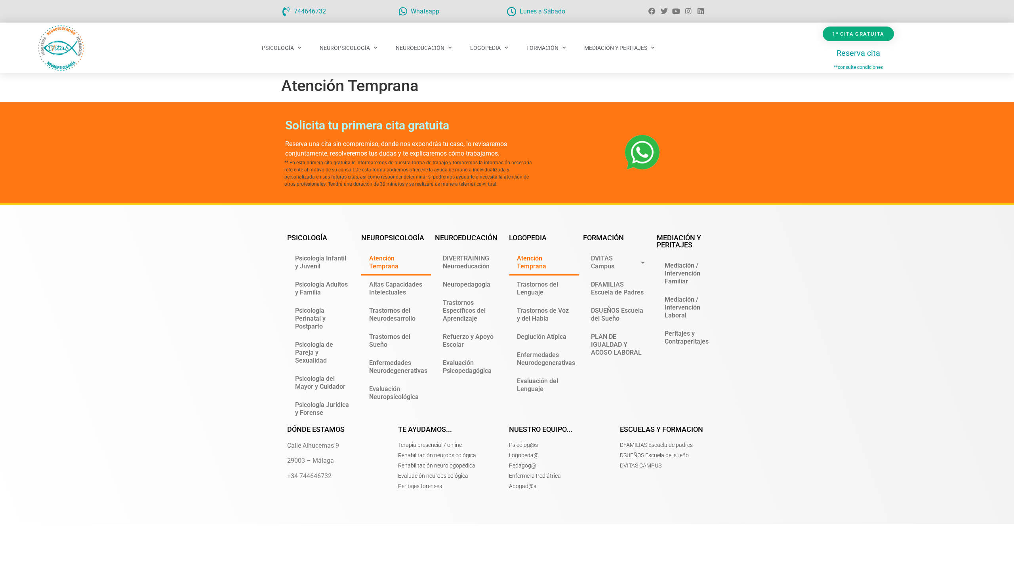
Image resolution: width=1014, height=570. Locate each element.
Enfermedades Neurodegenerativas (398, 366)
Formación (542, 48)
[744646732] (286, 11)
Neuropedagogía (466, 284)
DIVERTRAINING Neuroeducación (466, 262)
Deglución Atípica (541, 336)
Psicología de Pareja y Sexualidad (314, 352)
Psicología (278, 48)
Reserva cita (858, 53)
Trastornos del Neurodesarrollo (392, 314)
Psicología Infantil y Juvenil (320, 262)
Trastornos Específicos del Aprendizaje (464, 310)
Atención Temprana (383, 262)
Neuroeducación (420, 48)
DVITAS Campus (602, 262)
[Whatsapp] (403, 11)
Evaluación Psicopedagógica (467, 366)
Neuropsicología (345, 48)
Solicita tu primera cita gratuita (367, 125)
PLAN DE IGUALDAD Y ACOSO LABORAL (616, 344)
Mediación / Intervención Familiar (682, 273)
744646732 (310, 11)
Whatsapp (425, 11)
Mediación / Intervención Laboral (682, 307)
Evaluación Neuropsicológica (394, 393)
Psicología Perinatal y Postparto (310, 318)
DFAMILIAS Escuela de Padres (617, 288)
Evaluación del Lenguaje (537, 385)
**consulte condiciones (858, 67)
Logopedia (485, 48)
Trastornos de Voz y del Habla (543, 314)
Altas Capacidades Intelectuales (395, 288)
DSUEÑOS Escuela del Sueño (617, 314)
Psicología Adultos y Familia (321, 288)
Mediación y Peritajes (615, 48)
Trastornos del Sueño (389, 340)
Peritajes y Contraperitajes (687, 337)
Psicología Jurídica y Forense (322, 408)
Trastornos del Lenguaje (537, 288)
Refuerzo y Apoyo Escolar (468, 340)
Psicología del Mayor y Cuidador (320, 382)
